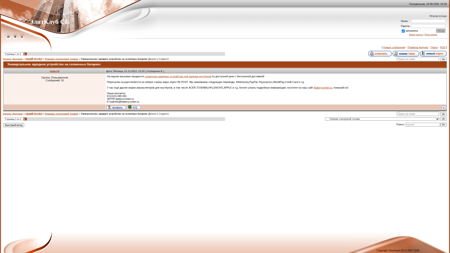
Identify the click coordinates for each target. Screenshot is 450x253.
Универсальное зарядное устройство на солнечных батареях (114, 59)
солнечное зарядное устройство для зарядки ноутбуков (178, 76)
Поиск (434, 47)
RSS (442, 47)
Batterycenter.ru (323, 87)
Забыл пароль (416, 34)
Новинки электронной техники (61, 59)
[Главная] (8, 38)
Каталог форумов (13, 59)
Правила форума (418, 47)
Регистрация (431, 34)
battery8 (54, 71)
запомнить (411, 30)
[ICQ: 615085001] (134, 107)
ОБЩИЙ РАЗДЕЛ (33, 59)
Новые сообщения (394, 47)
